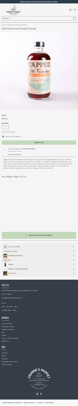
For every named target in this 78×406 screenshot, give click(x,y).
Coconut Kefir (7, 323)
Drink (4, 335)
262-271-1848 (6, 294)
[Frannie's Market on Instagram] (37, 394)
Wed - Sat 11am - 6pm (10, 307)
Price (4, 115)
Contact (5, 353)
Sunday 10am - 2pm (9, 310)
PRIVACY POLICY (30, 402)
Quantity (5, 123)
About (4, 356)
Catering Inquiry (8, 326)
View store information (14, 154)
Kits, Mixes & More (21, 25)
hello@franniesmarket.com (12, 298)
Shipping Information (10, 362)
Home (4, 25)
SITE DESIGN (49, 402)
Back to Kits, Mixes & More (40, 235)
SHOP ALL (5, 341)
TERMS (40, 402)
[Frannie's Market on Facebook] (41, 394)
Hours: (4, 303)
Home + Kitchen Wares (10, 338)
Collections (10, 25)
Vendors (5, 359)
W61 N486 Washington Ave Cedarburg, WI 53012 (20, 290)
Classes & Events (8, 329)
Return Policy (7, 365)
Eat (3, 332)
